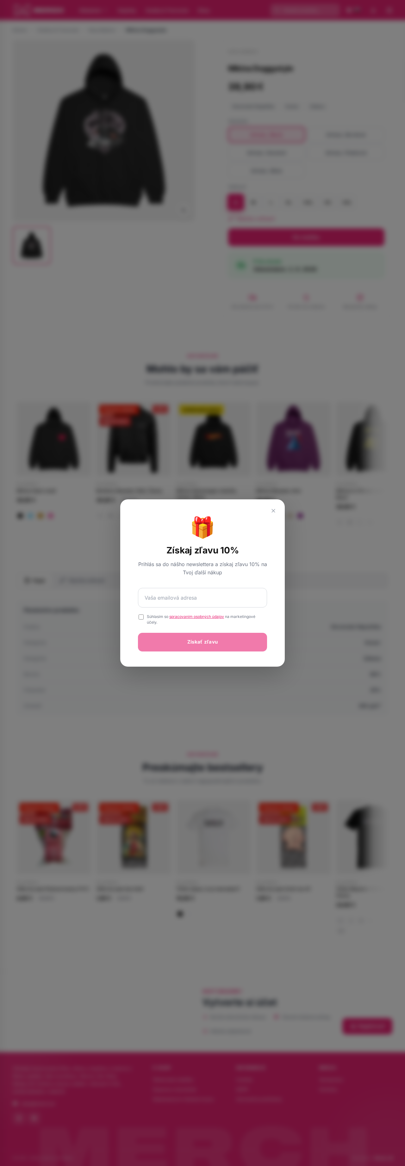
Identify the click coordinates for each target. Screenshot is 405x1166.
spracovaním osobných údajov (196, 616)
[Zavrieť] (273, 510)
